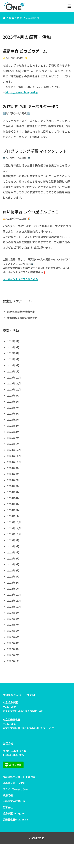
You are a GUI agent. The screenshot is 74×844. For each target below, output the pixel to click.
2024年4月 (13, 498)
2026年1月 (13, 371)
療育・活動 (15, 17)
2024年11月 (14, 456)
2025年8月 (13, 401)
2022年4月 (13, 643)
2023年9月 (13, 540)
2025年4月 (13, 425)
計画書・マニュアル (14, 783)
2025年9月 (13, 395)
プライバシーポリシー (15, 789)
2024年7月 (13, 480)
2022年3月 (13, 649)
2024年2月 (13, 510)
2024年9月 (13, 468)
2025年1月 (13, 443)
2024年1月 (13, 516)
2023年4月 (13, 570)
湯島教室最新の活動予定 (21, 311)
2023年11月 (14, 528)
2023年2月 (13, 582)
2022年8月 (13, 619)
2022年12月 (14, 594)
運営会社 (8, 807)
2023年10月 (14, 534)
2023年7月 (13, 552)
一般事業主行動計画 (14, 801)
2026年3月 (13, 359)
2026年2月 (13, 365)
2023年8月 (13, 546)
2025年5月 (13, 419)
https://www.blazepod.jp (21, 92)
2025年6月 (13, 413)
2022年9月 (13, 612)
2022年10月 (14, 606)
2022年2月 (13, 655)
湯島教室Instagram (14, 813)
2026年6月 (13, 341)
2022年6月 (13, 631)
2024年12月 (14, 450)
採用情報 (8, 795)
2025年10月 (14, 389)
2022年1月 (13, 661)
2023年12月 (14, 522)
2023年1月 (13, 588)
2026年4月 (13, 353)
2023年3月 (13, 576)
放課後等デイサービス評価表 (19, 777)
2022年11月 (14, 600)
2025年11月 (14, 383)
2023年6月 (13, 558)
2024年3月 (13, 504)
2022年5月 (13, 637)
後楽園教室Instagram (15, 819)
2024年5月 (13, 492)
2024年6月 (13, 486)
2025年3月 (13, 432)
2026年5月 (13, 347)
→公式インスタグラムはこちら (20, 279)
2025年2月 (13, 438)
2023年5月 (13, 564)
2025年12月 (14, 377)
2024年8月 (13, 474)
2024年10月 (14, 462)
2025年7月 (13, 407)
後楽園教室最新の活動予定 (22, 317)
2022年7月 (13, 624)
